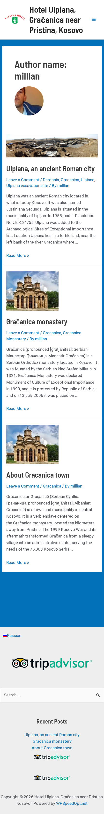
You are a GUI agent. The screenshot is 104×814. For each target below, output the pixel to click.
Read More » (17, 255)
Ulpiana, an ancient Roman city (50, 168)
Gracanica (70, 179)
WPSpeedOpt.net (72, 803)
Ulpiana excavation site (27, 185)
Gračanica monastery (36, 321)
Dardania (51, 179)
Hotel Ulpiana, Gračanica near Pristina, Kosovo (56, 19)
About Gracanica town (37, 474)
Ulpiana (87, 179)
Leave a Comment (22, 179)
